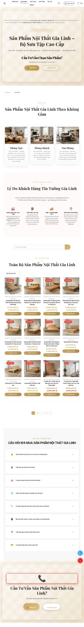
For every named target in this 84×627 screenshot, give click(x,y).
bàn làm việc (51, 20)
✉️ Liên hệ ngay (51, 68)
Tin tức (49, 1)
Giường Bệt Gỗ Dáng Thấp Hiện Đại (32, 384)
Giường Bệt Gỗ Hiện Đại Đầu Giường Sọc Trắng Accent (32, 343)
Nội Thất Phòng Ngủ (49, 379)
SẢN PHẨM (24, 1)
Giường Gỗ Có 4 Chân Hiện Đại (13, 384)
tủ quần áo (44, 20)
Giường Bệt (7, 296)
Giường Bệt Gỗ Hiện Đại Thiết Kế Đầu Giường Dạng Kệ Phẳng (13, 302)
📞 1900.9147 (31, 68)
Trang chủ (15, 1)
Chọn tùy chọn (13, 313)
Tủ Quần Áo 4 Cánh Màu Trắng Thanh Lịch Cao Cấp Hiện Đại (71, 383)
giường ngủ (34, 20)
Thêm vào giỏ (52, 394)
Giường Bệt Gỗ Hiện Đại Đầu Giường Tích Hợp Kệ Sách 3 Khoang (32, 302)
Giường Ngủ (14, 296)
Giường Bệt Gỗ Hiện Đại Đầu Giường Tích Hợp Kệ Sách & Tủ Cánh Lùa (51, 302)
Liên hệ (32, 5)
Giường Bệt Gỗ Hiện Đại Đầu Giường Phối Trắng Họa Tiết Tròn (71, 302)
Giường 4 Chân (8, 379)
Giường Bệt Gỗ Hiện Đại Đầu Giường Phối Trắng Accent (13, 343)
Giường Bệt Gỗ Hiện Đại (71, 342)
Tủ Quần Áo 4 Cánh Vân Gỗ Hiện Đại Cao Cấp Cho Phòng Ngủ (52, 383)
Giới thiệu (42, 1)
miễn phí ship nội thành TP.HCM (31, 22)
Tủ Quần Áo (57, 379)
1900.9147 (71, 224)
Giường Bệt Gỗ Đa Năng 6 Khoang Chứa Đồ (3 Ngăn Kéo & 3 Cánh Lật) (51, 344)
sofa (39, 20)
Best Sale (33, 1)
